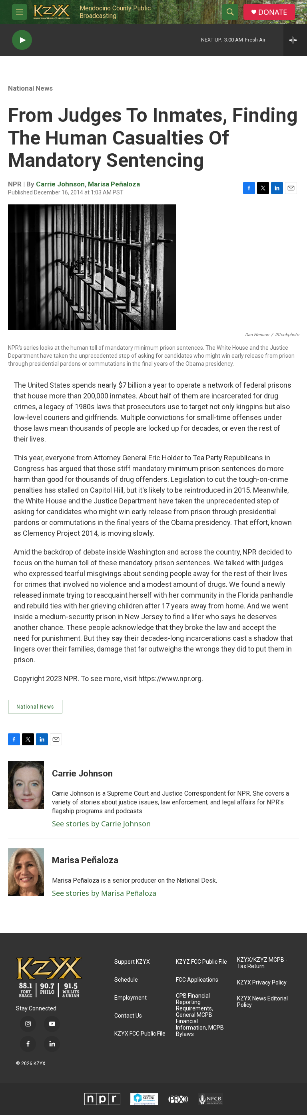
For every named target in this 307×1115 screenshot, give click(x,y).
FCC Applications (197, 980)
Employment (130, 998)
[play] (22, 40)
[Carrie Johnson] (26, 785)
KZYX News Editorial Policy (262, 1002)
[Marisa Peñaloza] (26, 872)
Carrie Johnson (60, 184)
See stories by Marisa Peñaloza (104, 893)
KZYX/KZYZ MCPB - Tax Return (262, 963)
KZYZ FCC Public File (201, 962)
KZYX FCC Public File (139, 1034)
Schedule (126, 980)
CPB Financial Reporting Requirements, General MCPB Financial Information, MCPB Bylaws (200, 1015)
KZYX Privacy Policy (262, 983)
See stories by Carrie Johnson (101, 823)
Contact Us (128, 1016)
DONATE (272, 12)
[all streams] (295, 40)
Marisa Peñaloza (114, 184)
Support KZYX (132, 962)
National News (30, 88)
